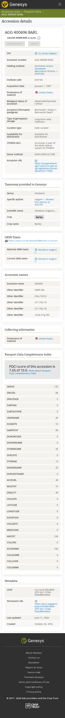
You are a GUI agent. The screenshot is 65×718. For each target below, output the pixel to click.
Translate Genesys (34, 677)
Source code (34, 672)
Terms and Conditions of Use (34, 682)
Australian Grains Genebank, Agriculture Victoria (45, 68)
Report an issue (34, 667)
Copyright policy (34, 686)
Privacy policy (34, 691)
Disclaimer (33, 662)
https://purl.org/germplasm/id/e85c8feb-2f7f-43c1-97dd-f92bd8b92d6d (46, 607)
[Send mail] (6, 241)
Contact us (34, 657)
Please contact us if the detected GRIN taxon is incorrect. (33, 240)
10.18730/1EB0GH (47, 53)
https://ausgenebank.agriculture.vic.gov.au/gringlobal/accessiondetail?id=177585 (46, 167)
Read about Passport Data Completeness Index (30, 372)
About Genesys (34, 652)
